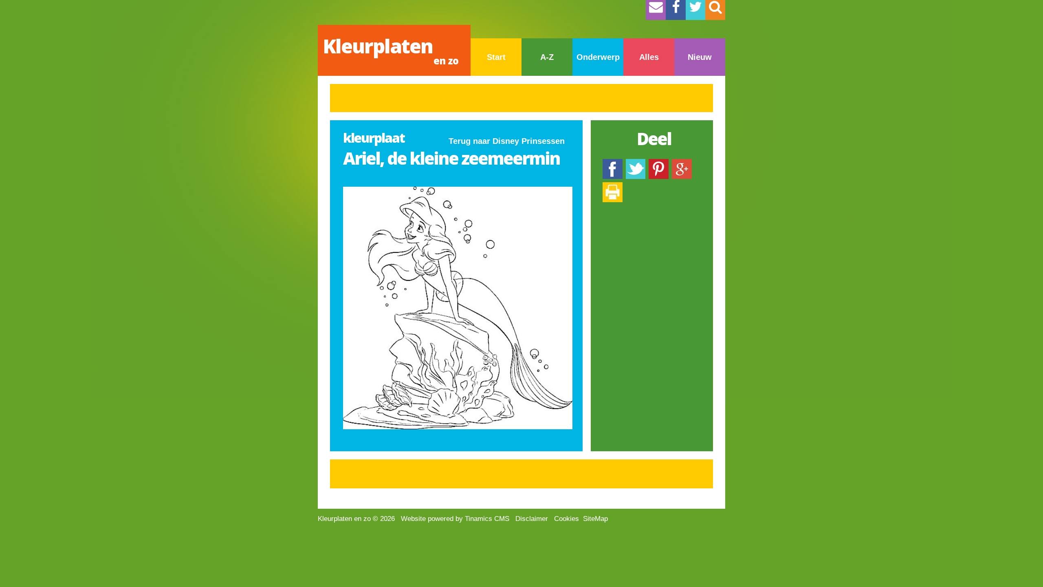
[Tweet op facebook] (635, 163)
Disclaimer (531, 519)
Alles (649, 57)
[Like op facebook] (613, 163)
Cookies (566, 519)
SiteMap (595, 519)
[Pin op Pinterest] (659, 163)
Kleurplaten (390, 50)
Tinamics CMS (487, 519)
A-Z (547, 57)
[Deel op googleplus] (682, 163)
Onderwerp (598, 57)
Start (496, 57)
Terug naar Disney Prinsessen (507, 141)
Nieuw (700, 57)
